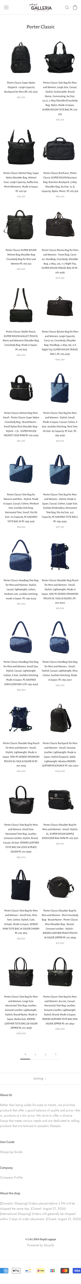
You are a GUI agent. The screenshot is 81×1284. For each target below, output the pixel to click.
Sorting (39, 1078)
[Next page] (56, 1054)
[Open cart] (75, 7)
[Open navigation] (6, 7)
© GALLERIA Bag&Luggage (40, 1239)
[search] (67, 7)
